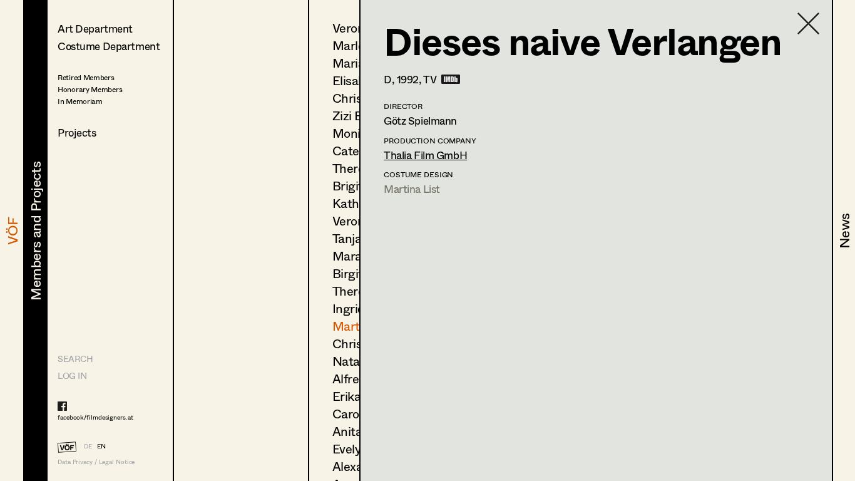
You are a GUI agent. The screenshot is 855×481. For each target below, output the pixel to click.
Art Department (95, 28)
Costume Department (109, 46)
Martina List (412, 188)
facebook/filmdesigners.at (95, 417)
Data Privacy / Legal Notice (96, 462)
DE (88, 446)
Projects (77, 132)
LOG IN (72, 375)
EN (101, 446)
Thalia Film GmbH (425, 155)
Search (75, 358)
